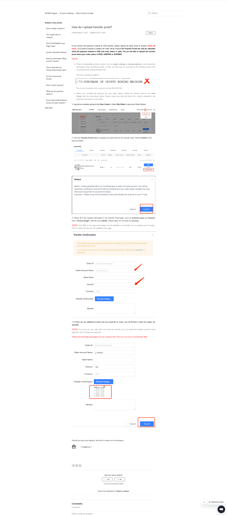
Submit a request (122, 491)
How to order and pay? (55, 85)
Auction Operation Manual (56, 52)
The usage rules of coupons (53, 36)
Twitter (76, 465)
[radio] (107, 479)
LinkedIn (80, 465)
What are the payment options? (54, 92)
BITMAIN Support (51, 13)
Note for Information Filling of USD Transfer (56, 60)
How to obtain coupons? (55, 28)
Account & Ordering (66, 13)
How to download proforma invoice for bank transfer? (56, 101)
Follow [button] (150, 33)
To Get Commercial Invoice (53, 77)
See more (48, 108)
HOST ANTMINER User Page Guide (55, 44)
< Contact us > (86, 447)
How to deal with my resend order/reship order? (56, 68)
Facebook (73, 465)
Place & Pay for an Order (84, 13)
